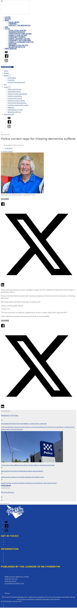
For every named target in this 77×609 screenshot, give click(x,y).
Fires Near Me (11, 49)
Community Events (16, 37)
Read (7, 20)
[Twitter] (38, 282)
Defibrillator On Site (18, 45)
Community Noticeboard (19, 40)
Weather (12, 44)
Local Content (10, 562)
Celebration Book (16, 32)
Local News (13, 22)
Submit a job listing (17, 35)
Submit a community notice (21, 42)
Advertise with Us (11, 542)
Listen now (6, 67)
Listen (7, 17)
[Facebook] (6, 57)
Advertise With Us (16, 47)
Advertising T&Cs (11, 558)
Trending (12, 24)
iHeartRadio (8, 606)
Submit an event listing (19, 39)
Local (7, 29)
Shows (8, 19)
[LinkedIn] (2, 286)
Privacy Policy (10, 553)
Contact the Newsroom (19, 25)
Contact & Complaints (13, 540)
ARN (6, 605)
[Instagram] (6, 62)
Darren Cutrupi (8, 151)
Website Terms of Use (13, 560)
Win (6, 27)
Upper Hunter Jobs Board (20, 34)
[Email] (6, 286)
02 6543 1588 (15, 593)
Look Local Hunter (17, 30)
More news (6, 485)
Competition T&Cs (11, 555)
